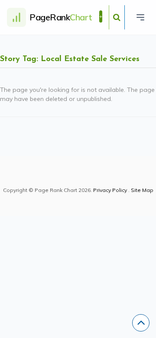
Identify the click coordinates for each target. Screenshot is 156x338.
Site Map (142, 190)
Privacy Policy (110, 190)
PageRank (60, 17)
